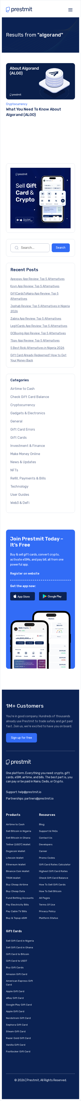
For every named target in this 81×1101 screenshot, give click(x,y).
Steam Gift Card (16, 1031)
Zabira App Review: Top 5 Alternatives (35, 318)
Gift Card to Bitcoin (17, 954)
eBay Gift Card (15, 998)
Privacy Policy (47, 911)
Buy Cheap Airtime (17, 884)
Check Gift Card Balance (29, 397)
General (16, 421)
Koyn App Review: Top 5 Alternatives (34, 286)
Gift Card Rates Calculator (55, 864)
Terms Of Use (47, 904)
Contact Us (45, 837)
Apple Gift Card (15, 991)
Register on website (24, 573)
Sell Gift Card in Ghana (19, 947)
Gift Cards (18, 438)
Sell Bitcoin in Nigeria (18, 831)
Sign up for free (21, 738)
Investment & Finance (27, 446)
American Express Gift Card (19, 982)
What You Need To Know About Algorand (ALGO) (33, 112)
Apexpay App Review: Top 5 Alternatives (37, 279)
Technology (19, 486)
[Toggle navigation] (70, 9)
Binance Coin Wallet (17, 871)
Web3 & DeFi (19, 503)
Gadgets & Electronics (27, 413)
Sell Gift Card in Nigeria (20, 940)
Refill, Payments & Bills (28, 478)
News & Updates (23, 462)
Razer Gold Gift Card (18, 1038)
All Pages (44, 897)
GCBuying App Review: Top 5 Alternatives (38, 333)
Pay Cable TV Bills (16, 911)
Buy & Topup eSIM (16, 918)
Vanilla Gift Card (15, 1044)
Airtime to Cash (22, 389)
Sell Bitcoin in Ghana (18, 837)
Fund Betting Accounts (20, 897)
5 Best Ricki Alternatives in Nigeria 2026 (37, 348)
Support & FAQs (48, 831)
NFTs (14, 470)
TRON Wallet (13, 877)
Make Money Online (25, 454)
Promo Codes (47, 857)
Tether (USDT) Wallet (18, 844)
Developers (46, 844)
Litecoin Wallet (14, 857)
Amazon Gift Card (16, 974)
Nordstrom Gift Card (18, 1018)
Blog (41, 824)
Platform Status (48, 918)
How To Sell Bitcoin (50, 891)
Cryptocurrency (16, 104)
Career (43, 851)
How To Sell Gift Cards (52, 884)
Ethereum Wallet (16, 864)
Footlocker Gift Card (18, 1051)
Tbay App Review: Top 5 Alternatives (35, 340)
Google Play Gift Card (19, 1004)
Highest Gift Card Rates (53, 871)
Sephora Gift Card (17, 1024)
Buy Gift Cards (15, 967)
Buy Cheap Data (15, 891)
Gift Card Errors (22, 429)
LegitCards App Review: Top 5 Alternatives (38, 326)
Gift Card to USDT (16, 960)
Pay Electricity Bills (17, 904)
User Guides (19, 495)
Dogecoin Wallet (15, 851)
